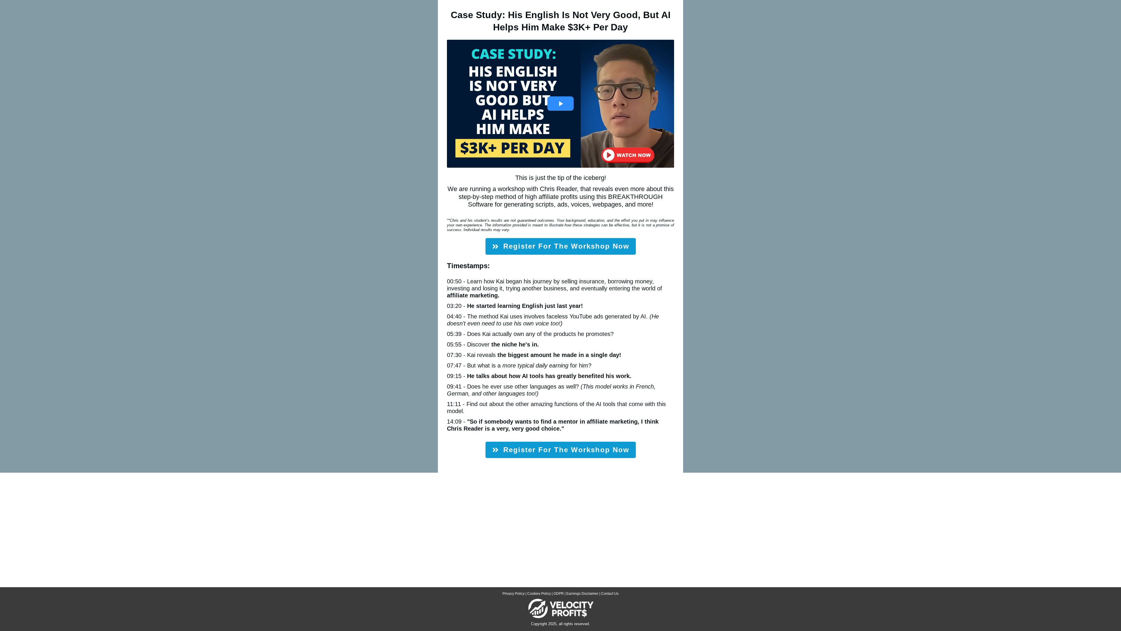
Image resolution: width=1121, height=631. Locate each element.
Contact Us (610, 594)
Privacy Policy (513, 594)
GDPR (558, 594)
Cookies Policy (539, 594)
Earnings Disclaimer (582, 594)
